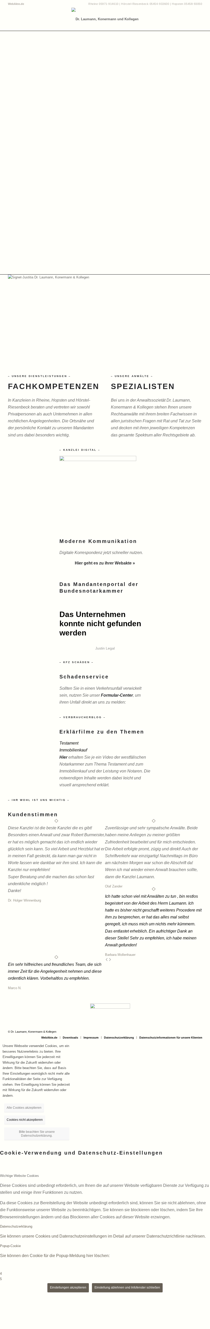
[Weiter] (110, 960)
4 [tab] (1, 1273)
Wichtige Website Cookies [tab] (19, 1176)
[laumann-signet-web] (105, 19)
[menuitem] (16, 4)
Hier (63, 757)
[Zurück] (106, 960)
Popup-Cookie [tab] (10, 1246)
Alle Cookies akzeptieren (24, 1108)
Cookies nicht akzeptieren (25, 1120)
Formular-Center (117, 695)
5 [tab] (1, 1279)
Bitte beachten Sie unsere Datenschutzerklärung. (37, 1133)
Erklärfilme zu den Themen (101, 732)
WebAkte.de (16, 3)
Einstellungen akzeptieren (68, 1287)
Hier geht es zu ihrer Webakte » (105, 563)
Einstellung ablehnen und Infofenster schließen (127, 1287)
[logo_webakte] (97, 460)
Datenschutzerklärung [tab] (16, 1226)
